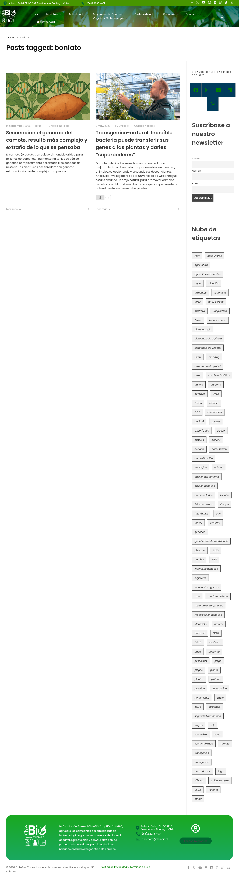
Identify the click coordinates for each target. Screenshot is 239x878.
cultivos (199, 440)
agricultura (201, 265)
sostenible (201, 734)
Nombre (196, 158)
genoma (215, 522)
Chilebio (124, 126)
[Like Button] (86, 209)
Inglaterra (200, 578)
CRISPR (216, 421)
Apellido (196, 170)
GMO (216, 550)
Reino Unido (219, 688)
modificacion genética (208, 615)
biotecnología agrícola (208, 338)
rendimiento (202, 697)
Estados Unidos (204, 504)
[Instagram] (207, 90)
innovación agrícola (207, 587)
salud (198, 707)
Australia (200, 311)
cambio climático (219, 375)
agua (198, 283)
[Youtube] (218, 90)
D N (41, 126)
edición (218, 467)
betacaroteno (217, 320)
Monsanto (201, 624)
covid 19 (199, 421)
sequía (199, 725)
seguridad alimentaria (208, 716)
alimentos (200, 292)
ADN (197, 256)
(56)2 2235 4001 (96, 3)
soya (217, 734)
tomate (225, 743)
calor (198, 375)
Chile (216, 394)
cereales (200, 394)
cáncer (216, 440)
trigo (220, 771)
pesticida (214, 651)
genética (200, 532)
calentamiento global (207, 366)
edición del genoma (207, 477)
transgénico (202, 762)
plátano (215, 679)
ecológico (201, 467)
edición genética (205, 486)
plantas (199, 679)
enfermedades (204, 495)
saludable (214, 707)
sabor (220, 697)
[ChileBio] (11, 16)
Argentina (220, 292)
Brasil (198, 357)
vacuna (213, 789)
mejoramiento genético (209, 605)
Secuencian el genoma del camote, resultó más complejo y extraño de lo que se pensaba (46, 140)
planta (214, 670)
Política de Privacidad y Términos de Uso (125, 867)
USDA (198, 789)
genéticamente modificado (211, 541)
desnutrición (219, 449)
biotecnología (203, 329)
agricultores (214, 256)
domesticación (204, 458)
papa (198, 651)
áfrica (198, 799)
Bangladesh (220, 311)
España (224, 495)
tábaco (199, 780)
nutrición (200, 633)
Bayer (198, 320)
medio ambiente (218, 596)
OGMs (198, 642)
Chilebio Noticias (59, 126)
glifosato (200, 550)
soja (212, 725)
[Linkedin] (230, 90)
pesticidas (201, 661)
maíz (197, 596)
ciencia (213, 403)
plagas (199, 670)
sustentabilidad (204, 743)
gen (218, 513)
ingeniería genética (206, 568)
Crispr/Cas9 (202, 430)
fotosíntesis (201, 513)
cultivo (221, 430)
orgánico (214, 642)
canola (199, 384)
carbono (216, 384)
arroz (198, 301)
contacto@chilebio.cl (155, 839)
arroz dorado (216, 301)
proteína (200, 688)
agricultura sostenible (208, 274)
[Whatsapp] (213, 104)
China (198, 403)
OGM (216, 633)
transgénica (202, 753)
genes (198, 522)
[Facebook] (196, 90)
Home (11, 37)
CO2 (197, 412)
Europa (224, 504)
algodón (214, 283)
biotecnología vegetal (208, 348)
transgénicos (202, 771)
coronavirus (215, 412)
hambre (199, 559)
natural (218, 624)
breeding (214, 357)
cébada (199, 449)
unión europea (220, 780)
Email (195, 183)
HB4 (214, 559)
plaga (218, 661)
